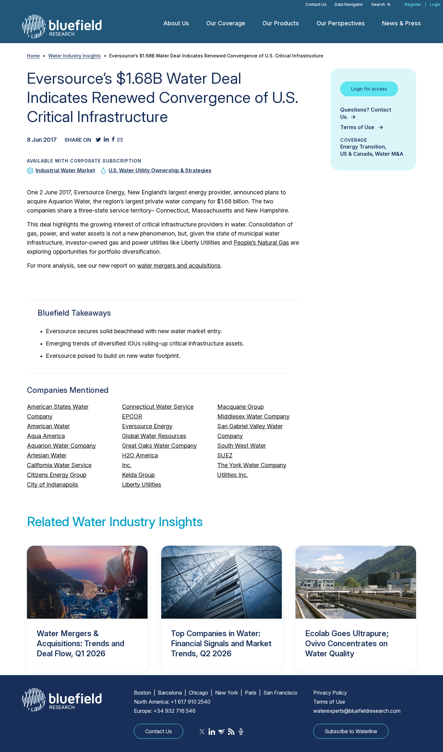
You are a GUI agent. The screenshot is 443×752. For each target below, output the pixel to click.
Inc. (126, 465)
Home (33, 55)
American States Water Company (58, 411)
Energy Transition (362, 146)
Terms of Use (358, 127)
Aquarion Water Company (61, 445)
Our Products (280, 23)
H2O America (140, 455)
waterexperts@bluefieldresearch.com (357, 711)
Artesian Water (46, 455)
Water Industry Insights (74, 55)
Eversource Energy (147, 426)
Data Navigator (349, 4)
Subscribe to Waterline (351, 731)
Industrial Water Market (65, 170)
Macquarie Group (240, 406)
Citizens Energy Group (56, 474)
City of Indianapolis (52, 484)
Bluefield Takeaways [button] (74, 313)
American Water (48, 426)
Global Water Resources (154, 435)
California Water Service (59, 465)
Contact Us (316, 4)
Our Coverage (225, 23)
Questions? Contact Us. (365, 113)
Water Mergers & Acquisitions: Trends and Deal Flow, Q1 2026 (80, 643)
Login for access (369, 88)
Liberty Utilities (141, 484)
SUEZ (225, 455)
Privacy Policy (330, 692)
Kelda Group (138, 474)
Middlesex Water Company (253, 416)
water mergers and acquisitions (179, 265)
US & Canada (356, 154)
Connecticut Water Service (158, 406)
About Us (176, 23)
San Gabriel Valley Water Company (250, 431)
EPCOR (132, 416)
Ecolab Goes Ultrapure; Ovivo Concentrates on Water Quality (347, 643)
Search (378, 4)
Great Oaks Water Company (159, 445)
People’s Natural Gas (261, 242)
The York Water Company (251, 465)
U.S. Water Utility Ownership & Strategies (160, 170)
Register (413, 4)
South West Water (241, 445)
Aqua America (46, 435)
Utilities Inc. (232, 474)
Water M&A (389, 154)
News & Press (401, 23)
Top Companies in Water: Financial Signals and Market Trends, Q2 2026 (221, 643)
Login (435, 4)
